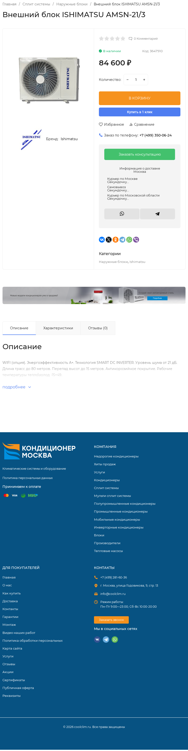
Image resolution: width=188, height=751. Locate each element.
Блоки (99, 535)
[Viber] (136, 240)
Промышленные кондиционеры (121, 511)
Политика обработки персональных (32, 640)
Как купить (11, 593)
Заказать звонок (111, 620)
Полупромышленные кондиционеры (124, 503)
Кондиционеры (94, 295)
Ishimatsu (69, 139)
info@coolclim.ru (113, 594)
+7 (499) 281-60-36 (113, 577)
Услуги (99, 472)
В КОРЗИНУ (140, 98)
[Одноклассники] (115, 240)
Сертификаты (13, 680)
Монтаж (9, 625)
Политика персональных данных (27, 478)
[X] (109, 240)
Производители (107, 543)
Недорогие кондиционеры (116, 456)
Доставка (10, 601)
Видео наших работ (18, 633)
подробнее (14, 387)
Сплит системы (36, 4)
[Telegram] (122, 240)
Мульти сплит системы (112, 496)
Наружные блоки (72, 4)
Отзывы (8, 664)
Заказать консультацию (140, 154)
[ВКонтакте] (102, 240)
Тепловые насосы (108, 551)
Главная (9, 4)
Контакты (10, 609)
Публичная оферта (18, 688)
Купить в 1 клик (140, 112)
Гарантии (10, 617)
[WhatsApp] (129, 240)
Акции (7, 672)
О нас (7, 585)
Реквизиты (11, 696)
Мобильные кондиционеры (117, 519)
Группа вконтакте (97, 639)
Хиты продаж (105, 464)
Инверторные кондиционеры (118, 527)
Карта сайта (12, 648)
